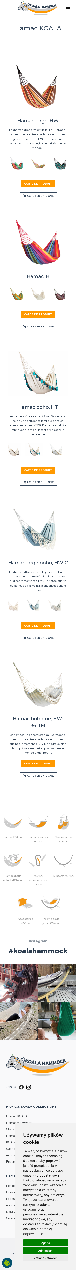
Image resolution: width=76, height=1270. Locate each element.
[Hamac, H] (38, 242)
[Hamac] (16, 293)
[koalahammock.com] (38, 8)
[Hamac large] (16, 162)
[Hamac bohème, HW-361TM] (38, 684)
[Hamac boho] (12, 449)
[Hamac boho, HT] (38, 373)
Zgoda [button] (45, 1243)
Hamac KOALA (16, 1116)
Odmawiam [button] (46, 1250)
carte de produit (38, 183)
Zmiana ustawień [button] (46, 1258)
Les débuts (14, 1186)
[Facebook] (21, 1087)
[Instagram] (28, 1087)
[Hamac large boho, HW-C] (38, 529)
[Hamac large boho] (12, 605)
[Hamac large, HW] (38, 86)
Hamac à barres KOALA (22, 1123)
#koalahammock (38, 951)
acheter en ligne (40, 195)
